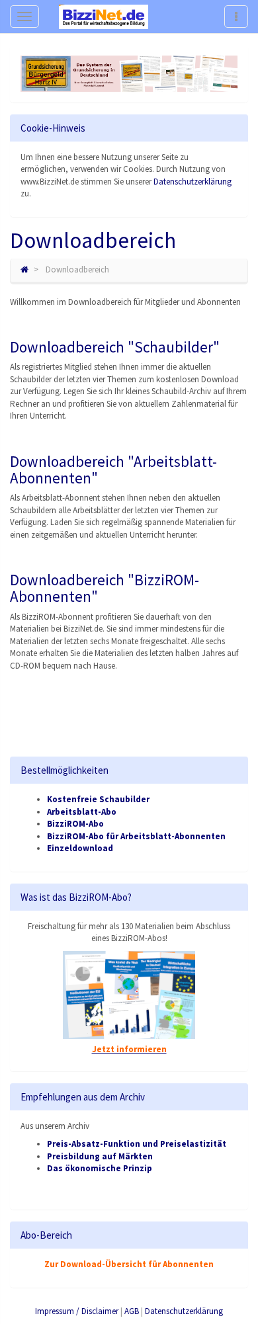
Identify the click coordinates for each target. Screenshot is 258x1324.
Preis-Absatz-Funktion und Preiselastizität (136, 1143)
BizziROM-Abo (75, 823)
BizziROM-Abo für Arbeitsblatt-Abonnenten (136, 836)
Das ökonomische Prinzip (99, 1168)
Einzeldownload (80, 848)
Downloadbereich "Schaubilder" (115, 346)
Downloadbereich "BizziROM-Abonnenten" (104, 588)
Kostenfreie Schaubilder (98, 799)
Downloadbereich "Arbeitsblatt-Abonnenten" (113, 469)
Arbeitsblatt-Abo (81, 811)
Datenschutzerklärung (192, 181)
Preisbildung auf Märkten (100, 1156)
